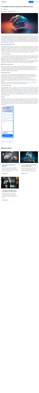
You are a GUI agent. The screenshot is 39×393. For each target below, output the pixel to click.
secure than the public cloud (20, 83)
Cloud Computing (4, 87)
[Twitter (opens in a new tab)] (7, 141)
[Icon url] (4, 2)
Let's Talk (31, 1)
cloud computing (18, 92)
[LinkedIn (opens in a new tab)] (3, 141)
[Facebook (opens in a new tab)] (5, 141)
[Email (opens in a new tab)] (10, 141)
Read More (4, 173)
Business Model (6, 44)
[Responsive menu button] (37, 2)
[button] (35, 2)
